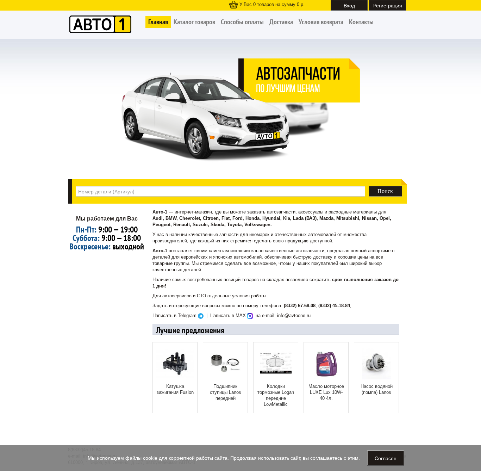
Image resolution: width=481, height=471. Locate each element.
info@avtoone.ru (294, 315)
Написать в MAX (228, 315)
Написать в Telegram (175, 315)
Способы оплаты (242, 21)
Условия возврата (321, 21)
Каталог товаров (194, 21)
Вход (349, 5)
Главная (158, 21)
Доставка (281, 21)
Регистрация (387, 5)
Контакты (361, 21)
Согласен (385, 457)
